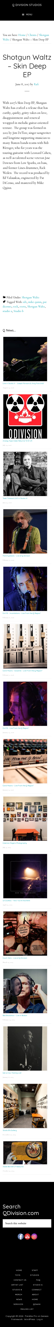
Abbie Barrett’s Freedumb (13, 1166)
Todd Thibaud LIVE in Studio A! (15, 498)
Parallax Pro (31, 1316)
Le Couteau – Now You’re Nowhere (16, 900)
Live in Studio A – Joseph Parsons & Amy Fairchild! (23, 383)
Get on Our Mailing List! (12, 1073)
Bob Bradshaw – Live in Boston (15, 1015)
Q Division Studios (27, 5)
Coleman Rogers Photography (15, 843)
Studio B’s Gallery (10, 1130)
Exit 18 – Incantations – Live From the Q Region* (22, 613)
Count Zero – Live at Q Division (15, 958)
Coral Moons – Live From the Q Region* (18, 785)
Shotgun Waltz (30, 297)
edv (25, 302)
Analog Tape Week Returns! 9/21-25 (17, 441)
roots (23, 306)
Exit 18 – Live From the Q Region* (16, 728)
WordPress (29, 1319)
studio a (7, 311)
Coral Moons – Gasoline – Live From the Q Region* (22, 670)
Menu (29, 14)
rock (15, 306)
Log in (40, 1319)
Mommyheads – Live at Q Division (16, 556)
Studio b (19, 311)
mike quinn (34, 302)
